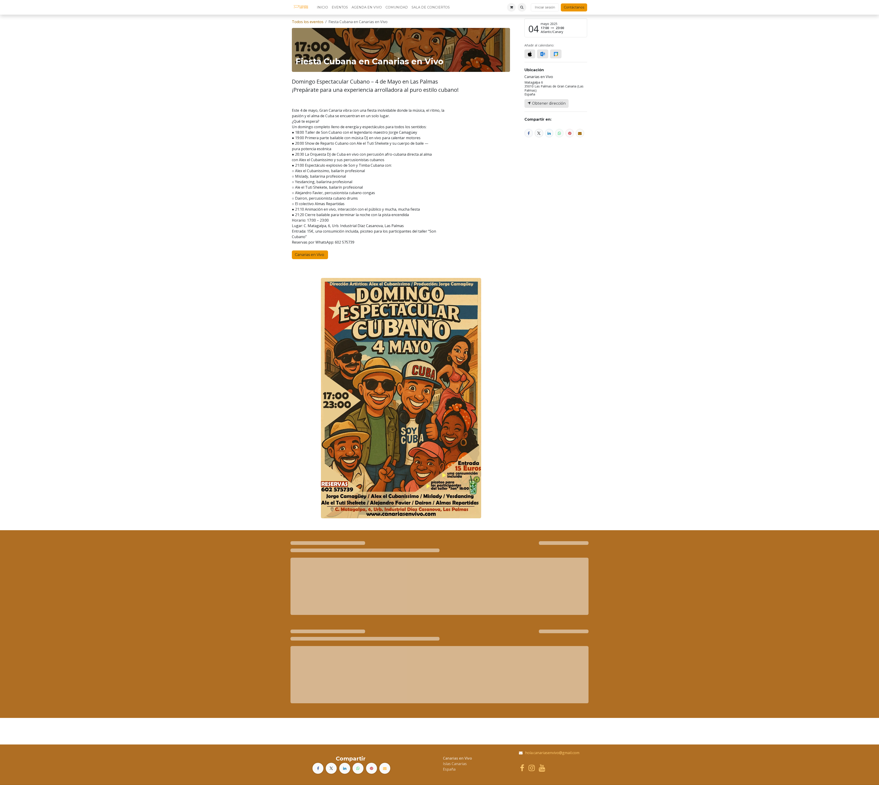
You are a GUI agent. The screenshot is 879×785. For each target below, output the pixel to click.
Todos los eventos (307, 21)
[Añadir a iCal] (529, 53)
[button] (522, 7)
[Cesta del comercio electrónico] (511, 7)
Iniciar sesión (545, 7)
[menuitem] (322, 7)
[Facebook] (528, 133)
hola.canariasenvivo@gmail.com (552, 752)
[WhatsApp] (559, 133)
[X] (539, 133)
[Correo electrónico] (580, 133)
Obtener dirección (548, 103)
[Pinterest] (569, 133)
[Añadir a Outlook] (542, 53)
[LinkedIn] (549, 133)
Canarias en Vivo (310, 255)
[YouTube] (542, 768)
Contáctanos (574, 7)
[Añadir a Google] (555, 53)
